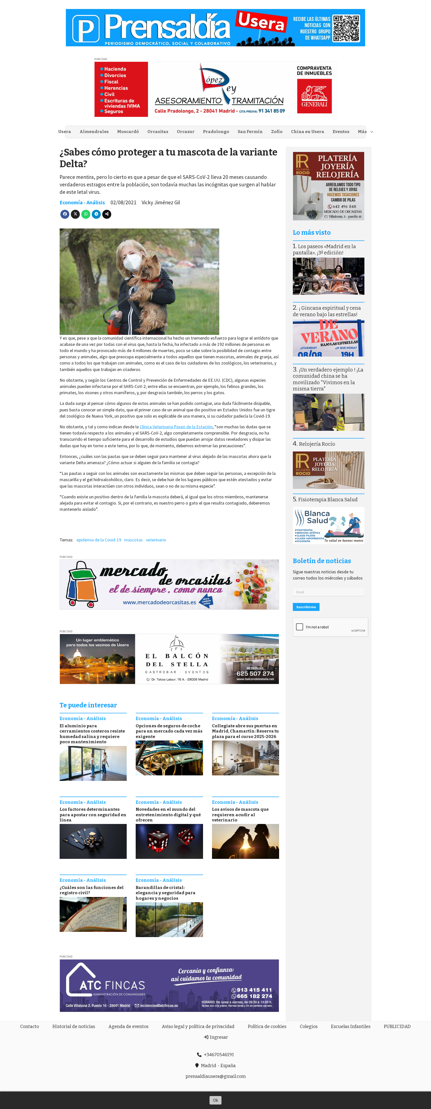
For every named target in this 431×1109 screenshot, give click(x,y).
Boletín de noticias (322, 561)
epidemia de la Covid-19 (99, 540)
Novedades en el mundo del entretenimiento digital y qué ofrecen (168, 815)
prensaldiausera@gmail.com (216, 1076)
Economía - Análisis (82, 202)
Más (362, 131)
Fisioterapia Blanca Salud (328, 500)
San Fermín (250, 131)
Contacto (29, 1026)
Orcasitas (157, 131)
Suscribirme (306, 607)
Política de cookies (267, 1026)
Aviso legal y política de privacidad (198, 1026)
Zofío (277, 131)
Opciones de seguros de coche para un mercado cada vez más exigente (169, 731)
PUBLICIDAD (397, 1026)
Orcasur (186, 131)
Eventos (341, 131)
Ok (215, 1100)
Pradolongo (216, 131)
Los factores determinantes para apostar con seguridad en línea (93, 815)
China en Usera (307, 131)
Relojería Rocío (317, 444)
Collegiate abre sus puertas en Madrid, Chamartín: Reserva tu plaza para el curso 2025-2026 (245, 731)
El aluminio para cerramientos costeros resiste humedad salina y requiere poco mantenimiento (92, 733)
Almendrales (94, 131)
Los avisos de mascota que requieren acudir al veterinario (240, 815)
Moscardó (128, 131)
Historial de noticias (73, 1026)
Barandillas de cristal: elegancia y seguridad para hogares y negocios (166, 893)
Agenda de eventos (128, 1026)
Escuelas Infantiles (350, 1026)
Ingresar (218, 1037)
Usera (64, 131)
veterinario (156, 540)
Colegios (309, 1026)
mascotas (133, 540)
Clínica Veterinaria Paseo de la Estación (176, 427)
